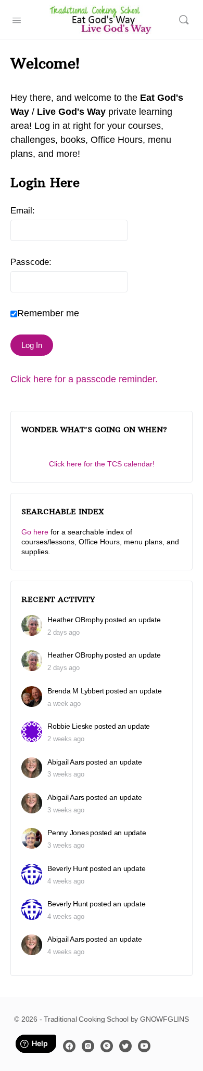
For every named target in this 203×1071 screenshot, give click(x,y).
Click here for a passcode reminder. (84, 379)
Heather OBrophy (75, 619)
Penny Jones (67, 832)
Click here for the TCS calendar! (102, 464)
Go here (34, 532)
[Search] (183, 19)
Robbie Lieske (70, 726)
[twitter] (125, 1046)
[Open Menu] (16, 19)
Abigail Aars (65, 762)
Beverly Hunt (67, 868)
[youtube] (144, 1046)
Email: (22, 211)
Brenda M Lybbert (75, 691)
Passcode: (31, 262)
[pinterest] (106, 1046)
